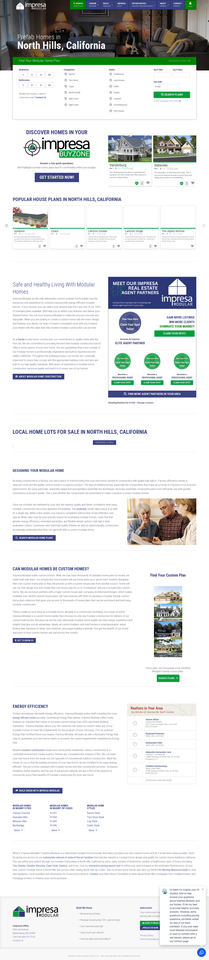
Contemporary (120, 105)
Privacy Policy (147, 935)
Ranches (40, 865)
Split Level (73, 98)
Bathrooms (24, 80)
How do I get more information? (95, 939)
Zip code (158, 82)
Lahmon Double (97, 231)
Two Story (73, 80)
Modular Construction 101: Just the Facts (100, 920)
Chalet (117, 92)
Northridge (18, 825)
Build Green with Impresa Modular (39, 790)
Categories (69, 69)
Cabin (116, 86)
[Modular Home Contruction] (31, 6)
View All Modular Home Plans (167, 101)
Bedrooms (24, 69)
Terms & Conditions (149, 939)
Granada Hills (20, 817)
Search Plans (173, 94)
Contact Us (18, 940)
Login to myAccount (154, 923)
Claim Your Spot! (174, 333)
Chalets (31, 865)
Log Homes (119, 80)
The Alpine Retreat (173, 231)
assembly (81, 508)
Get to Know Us (25, 640)
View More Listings (104, 442)
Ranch (72, 74)
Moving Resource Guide (175, 869)
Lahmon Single (134, 231)
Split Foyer (74, 105)
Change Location (145, 402)
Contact (94, 874)
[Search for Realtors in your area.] (152, 293)
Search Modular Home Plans (36, 537)
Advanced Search (179, 61)
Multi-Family (74, 92)
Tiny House (119, 111)
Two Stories (19, 865)
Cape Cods (52, 865)
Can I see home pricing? (91, 926)
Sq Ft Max (177, 69)
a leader (20, 339)
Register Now (151, 928)
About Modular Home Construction (40, 376)
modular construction (33, 750)
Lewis (54, 231)
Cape (71, 86)
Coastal (117, 98)
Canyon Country (21, 813)
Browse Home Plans (90, 914)
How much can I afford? (92, 932)
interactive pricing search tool (104, 865)
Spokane (19, 231)
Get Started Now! (57, 177)
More (17, 830)
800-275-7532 (28, 937)
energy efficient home (24, 717)
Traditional (119, 74)
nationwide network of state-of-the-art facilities (68, 857)
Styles (112, 69)
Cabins (62, 865)
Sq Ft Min (158, 69)
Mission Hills (20, 821)
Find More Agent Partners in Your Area (154, 394)
